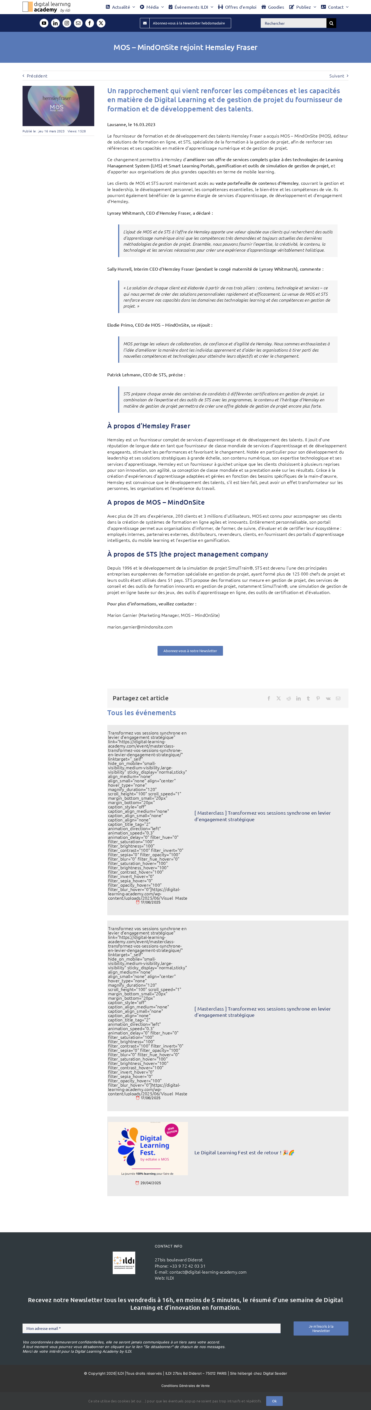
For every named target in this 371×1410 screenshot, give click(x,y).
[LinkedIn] (298, 698)
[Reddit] (289, 698)
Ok (274, 1401)
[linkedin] (55, 23)
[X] (279, 698)
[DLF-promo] (148, 1124)
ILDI (170, 1278)
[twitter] (101, 23)
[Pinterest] (318, 698)
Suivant (336, 76)
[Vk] (328, 698)
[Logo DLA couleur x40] (46, 4)
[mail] (78, 23)
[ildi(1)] (124, 1254)
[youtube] (44, 23)
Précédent (37, 76)
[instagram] (66, 23)
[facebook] (89, 23)
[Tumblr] (308, 698)
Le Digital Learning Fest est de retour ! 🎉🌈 (244, 1152)
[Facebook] (269, 698)
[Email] (338, 698)
